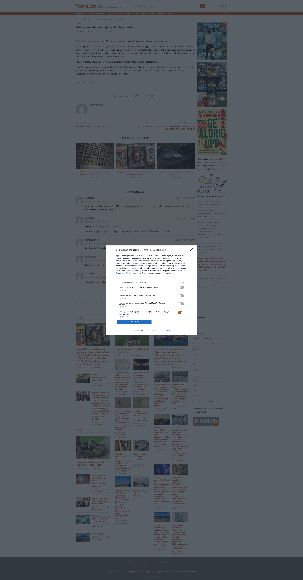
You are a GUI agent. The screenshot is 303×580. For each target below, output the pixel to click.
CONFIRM (134, 322)
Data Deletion (138, 330)
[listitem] (151, 282)
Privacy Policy (165, 330)
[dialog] (151, 290)
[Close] (192, 250)
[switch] (181, 287)
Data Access (151, 330)
